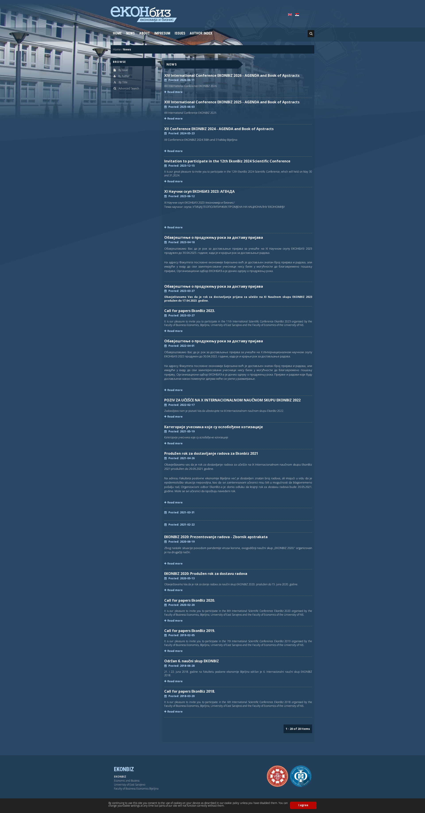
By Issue (123, 70)
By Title (123, 82)
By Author (124, 76)
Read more (175, 92)
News (130, 33)
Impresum (162, 33)
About (144, 33)
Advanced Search (129, 88)
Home (117, 33)
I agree (303, 805)
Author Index (201, 33)
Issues (180, 33)
